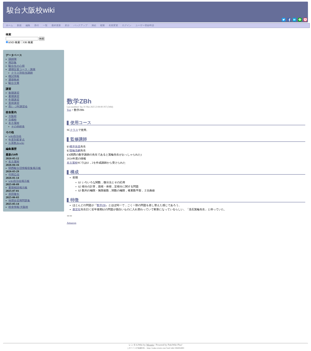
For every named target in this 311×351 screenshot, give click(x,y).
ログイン (126, 25)
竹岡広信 (13, 174)
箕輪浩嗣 (75, 150)
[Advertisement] (186, 37)
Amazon (71, 222)
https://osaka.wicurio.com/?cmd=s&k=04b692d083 (165, 348)
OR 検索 (28, 42)
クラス (74, 129)
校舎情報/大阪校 (18, 207)
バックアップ (80, 25)
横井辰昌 (75, 146)
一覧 (45, 25)
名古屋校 (72, 162)
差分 (67, 25)
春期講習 (13, 92)
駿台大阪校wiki (31, 10)
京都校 (12, 119)
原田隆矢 (13, 194)
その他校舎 (18, 126)
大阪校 (12, 116)
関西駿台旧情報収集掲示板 (24, 168)
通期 (21, 69)
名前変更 (113, 25)
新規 (19, 25)
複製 (102, 25)
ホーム (9, 25)
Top (69, 109)
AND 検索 (14, 42)
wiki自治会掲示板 (19, 181)
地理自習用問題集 (19, 200)
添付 (36, 25)
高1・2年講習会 (18, 106)
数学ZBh (79, 101)
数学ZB (101, 205)
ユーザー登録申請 (144, 25)
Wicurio (150, 344)
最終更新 (56, 25)
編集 (28, 25)
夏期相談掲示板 (17, 187)
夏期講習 (13, 96)
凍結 (93, 25)
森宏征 (77, 209)
